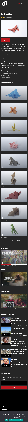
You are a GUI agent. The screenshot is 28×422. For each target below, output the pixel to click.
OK (6, 419)
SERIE (22, 82)
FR (19, 3)
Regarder (5, 40)
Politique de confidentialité (16, 419)
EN (21, 3)
